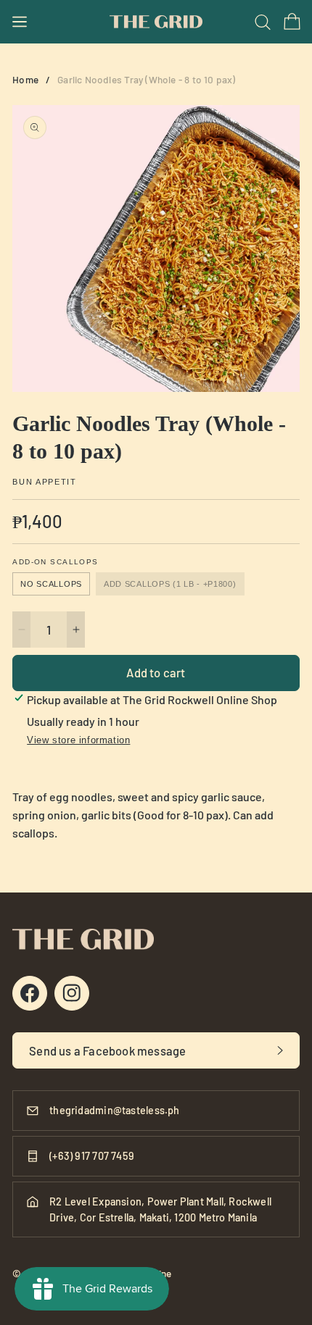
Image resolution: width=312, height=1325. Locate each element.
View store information (78, 740)
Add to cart (155, 672)
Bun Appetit (44, 482)
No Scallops (51, 584)
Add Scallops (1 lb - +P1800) (170, 584)
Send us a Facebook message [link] (107, 1050)
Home (25, 79)
